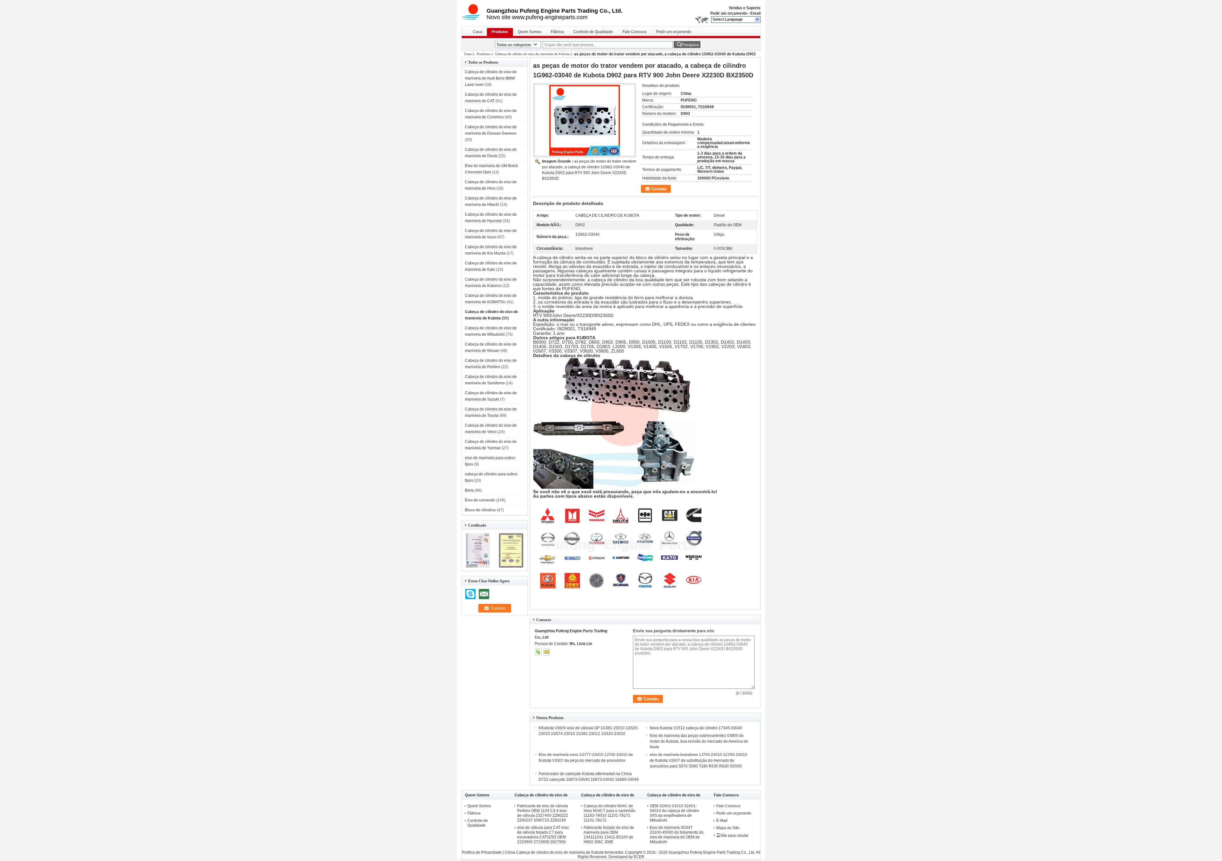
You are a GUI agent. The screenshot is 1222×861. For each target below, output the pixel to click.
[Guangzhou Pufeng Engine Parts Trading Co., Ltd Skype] (538, 651)
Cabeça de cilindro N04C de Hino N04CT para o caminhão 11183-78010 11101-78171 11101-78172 (610, 813)
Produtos (500, 32)
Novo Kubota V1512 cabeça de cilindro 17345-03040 (696, 728)
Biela (469, 490)
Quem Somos (529, 32)
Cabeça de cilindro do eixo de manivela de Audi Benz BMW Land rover (491, 78)
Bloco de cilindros (480, 510)
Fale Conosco (634, 32)
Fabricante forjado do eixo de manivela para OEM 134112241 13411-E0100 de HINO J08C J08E (609, 834)
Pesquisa (690, 44)
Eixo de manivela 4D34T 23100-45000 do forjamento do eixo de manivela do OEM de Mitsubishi (677, 834)
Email (755, 13)
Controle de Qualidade (593, 32)
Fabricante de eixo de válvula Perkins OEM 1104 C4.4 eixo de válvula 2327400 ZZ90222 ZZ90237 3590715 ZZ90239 (542, 813)
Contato (659, 188)
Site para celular (734, 835)
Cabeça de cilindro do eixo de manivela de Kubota (532, 54)
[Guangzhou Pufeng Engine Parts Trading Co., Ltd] (757, 20)
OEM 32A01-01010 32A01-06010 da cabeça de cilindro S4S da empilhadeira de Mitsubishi (674, 813)
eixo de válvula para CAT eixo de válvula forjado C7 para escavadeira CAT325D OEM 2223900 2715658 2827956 (543, 834)
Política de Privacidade (482, 852)
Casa (477, 32)
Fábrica (557, 32)
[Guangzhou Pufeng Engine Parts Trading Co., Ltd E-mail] (546, 651)
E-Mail (721, 820)
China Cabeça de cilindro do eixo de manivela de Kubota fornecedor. (565, 852)
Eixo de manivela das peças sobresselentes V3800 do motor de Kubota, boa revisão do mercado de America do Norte (699, 741)
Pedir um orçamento (728, 13)
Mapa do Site (727, 828)
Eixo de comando (480, 500)
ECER (639, 857)
